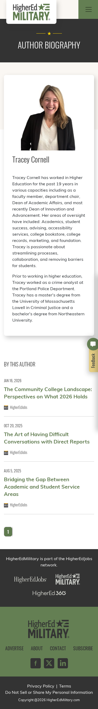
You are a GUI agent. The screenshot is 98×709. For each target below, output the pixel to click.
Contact (58, 648)
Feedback (93, 360)
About (37, 648)
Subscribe (83, 648)
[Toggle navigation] (88, 9)
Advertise (14, 648)
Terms (65, 686)
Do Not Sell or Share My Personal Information (49, 692)
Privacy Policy (40, 686)
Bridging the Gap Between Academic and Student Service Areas (42, 486)
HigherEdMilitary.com (63, 700)
